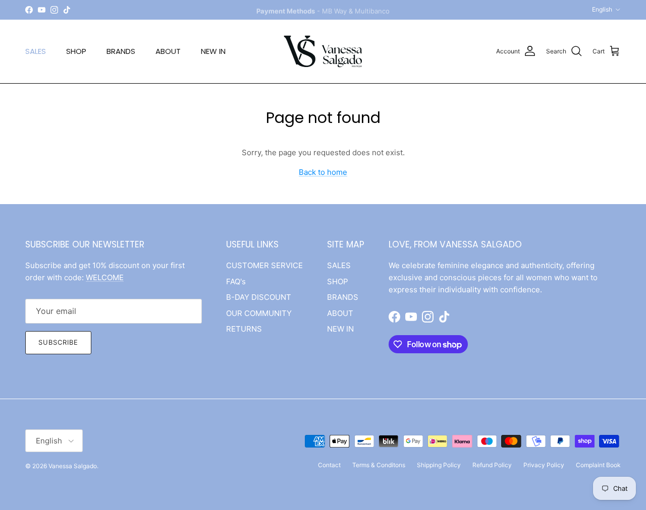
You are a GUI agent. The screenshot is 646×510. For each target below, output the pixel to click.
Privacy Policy (543, 465)
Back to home (323, 172)
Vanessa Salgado (72, 466)
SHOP (76, 51)
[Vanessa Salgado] (323, 51)
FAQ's (236, 281)
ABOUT (168, 51)
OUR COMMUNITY (259, 313)
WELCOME (105, 277)
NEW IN (213, 51)
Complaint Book (598, 465)
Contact (329, 465)
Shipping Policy (439, 465)
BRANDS (120, 51)
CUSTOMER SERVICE (264, 265)
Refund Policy (492, 465)
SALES (35, 51)
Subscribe (58, 342)
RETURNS (244, 329)
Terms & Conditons (378, 465)
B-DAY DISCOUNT (258, 297)
